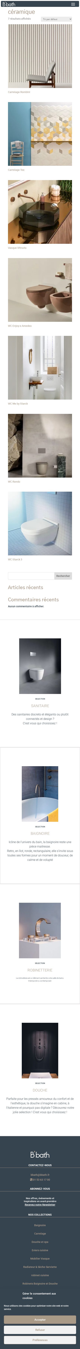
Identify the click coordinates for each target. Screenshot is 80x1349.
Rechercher (63, 575)
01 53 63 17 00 (41, 1179)
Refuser (40, 1330)
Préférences (40, 1340)
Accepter (40, 1319)
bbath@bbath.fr (40, 1174)
